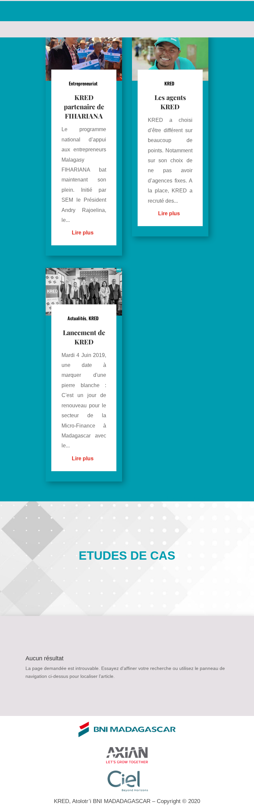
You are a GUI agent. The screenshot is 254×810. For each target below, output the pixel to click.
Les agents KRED (170, 102)
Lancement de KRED (84, 337)
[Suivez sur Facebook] (10, 11)
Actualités (76, 318)
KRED (94, 318)
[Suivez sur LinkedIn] (32, 11)
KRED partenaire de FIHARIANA (84, 106)
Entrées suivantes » (187, 497)
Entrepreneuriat (83, 83)
